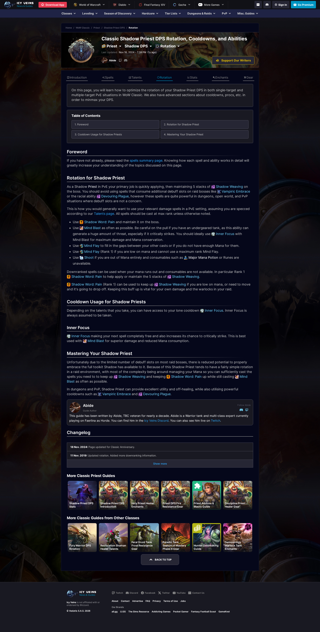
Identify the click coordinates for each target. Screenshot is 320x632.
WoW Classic (83, 27)
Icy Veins (71, 602)
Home (69, 27)
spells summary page (146, 160)
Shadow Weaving (229, 187)
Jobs (183, 601)
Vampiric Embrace (236, 191)
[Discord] (267, 4)
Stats (193, 77)
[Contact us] (258, 4)
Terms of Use (170, 601)
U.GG (123, 611)
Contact (125, 601)
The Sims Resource (138, 611)
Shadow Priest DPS (114, 27)
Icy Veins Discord (156, 420)
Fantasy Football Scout (203, 611)
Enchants (221, 77)
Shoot (89, 257)
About (115, 601)
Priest (97, 27)
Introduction (78, 77)
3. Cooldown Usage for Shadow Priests (98, 134)
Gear (249, 77)
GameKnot (224, 611)
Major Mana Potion (203, 257)
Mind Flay (91, 246)
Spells (109, 77)
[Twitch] (120, 60)
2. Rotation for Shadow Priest (181, 124)
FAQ (148, 601)
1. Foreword (82, 124)
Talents (136, 77)
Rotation (166, 77)
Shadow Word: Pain (99, 222)
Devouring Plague (115, 196)
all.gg (115, 611)
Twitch (215, 420)
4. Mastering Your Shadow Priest (183, 134)
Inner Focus (225, 234)
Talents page (104, 214)
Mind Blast (92, 228)
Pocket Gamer (181, 611)
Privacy (157, 601)
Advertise (137, 601)
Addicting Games (161, 611)
